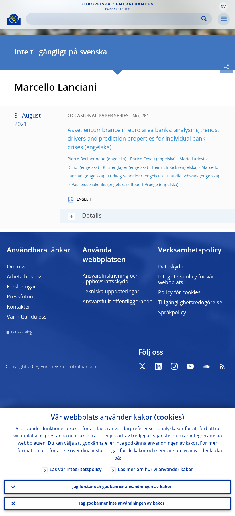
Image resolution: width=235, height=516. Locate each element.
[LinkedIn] (158, 366)
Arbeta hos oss (25, 277)
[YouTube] (190, 366)
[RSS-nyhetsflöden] (222, 366)
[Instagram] (174, 366)
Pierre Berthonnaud (87, 159)
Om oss (16, 267)
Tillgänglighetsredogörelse (190, 302)
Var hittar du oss (27, 317)
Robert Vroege (144, 185)
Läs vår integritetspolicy (76, 470)
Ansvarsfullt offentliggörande (117, 302)
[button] (223, 6)
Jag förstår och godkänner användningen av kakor (122, 487)
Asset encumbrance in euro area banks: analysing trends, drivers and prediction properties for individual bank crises (143, 139)
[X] (142, 366)
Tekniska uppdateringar (111, 291)
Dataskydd (170, 267)
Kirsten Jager (115, 168)
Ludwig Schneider (125, 176)
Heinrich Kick (164, 168)
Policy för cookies (179, 292)
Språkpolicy (172, 312)
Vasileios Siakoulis (89, 185)
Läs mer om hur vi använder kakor (155, 470)
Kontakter (18, 307)
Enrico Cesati (142, 159)
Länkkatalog (21, 332)
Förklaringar (21, 287)
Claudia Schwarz (183, 176)
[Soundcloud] (206, 366)
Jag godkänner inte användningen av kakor (121, 503)
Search (204, 19)
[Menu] (224, 19)
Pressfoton (20, 297)
